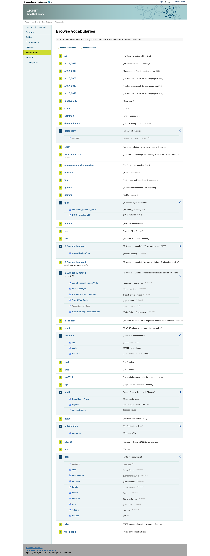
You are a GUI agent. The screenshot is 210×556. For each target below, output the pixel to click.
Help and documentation (37, 27)
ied (66, 238)
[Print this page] (166, 2)
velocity (75, 510)
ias (66, 231)
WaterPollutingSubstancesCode (86, 312)
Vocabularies (32, 52)
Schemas (30, 47)
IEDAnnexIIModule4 (75, 273)
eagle (74, 348)
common (69, 116)
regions (75, 405)
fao (66, 180)
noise (67, 418)
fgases (68, 187)
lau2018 (68, 377)
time (74, 504)
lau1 (66, 362)
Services (30, 57)
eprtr (67, 147)
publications (71, 426)
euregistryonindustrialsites (79, 165)
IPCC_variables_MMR (81, 215)
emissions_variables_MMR (84, 210)
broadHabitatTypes (80, 399)
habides (68, 223)
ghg (66, 202)
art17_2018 (70, 93)
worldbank (70, 532)
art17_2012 (70, 86)
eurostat (68, 172)
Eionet (37, 22)
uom (66, 457)
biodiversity (70, 101)
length (75, 487)
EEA (38, 2)
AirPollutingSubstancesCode (85, 283)
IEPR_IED (69, 320)
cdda (67, 108)
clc (73, 343)
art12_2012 (70, 63)
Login (161, 2)
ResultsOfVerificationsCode (84, 294)
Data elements (32, 42)
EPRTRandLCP (72, 154)
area (74, 470)
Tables (29, 37)
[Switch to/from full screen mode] (169, 2)
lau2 (66, 369)
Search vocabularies (68, 48)
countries (76, 433)
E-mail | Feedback (34, 547)
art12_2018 (70, 71)
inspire (68, 328)
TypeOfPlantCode (80, 300)
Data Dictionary (47, 22)
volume (75, 516)
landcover (69, 335)
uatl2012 (76, 354)
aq (65, 56)
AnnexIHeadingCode (81, 253)
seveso (68, 442)
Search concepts (89, 48)
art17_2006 (70, 78)
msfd (67, 392)
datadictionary (72, 123)
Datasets (30, 32)
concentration (78, 475)
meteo (75, 493)
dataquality (70, 131)
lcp (66, 384)
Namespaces (32, 62)
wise (66, 524)
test (66, 449)
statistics (76, 498)
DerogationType (79, 289)
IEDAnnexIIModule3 (75, 262)
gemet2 (68, 195)
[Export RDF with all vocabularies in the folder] (180, 131)
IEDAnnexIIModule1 (75, 246)
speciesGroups (79, 410)
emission (76, 481)
